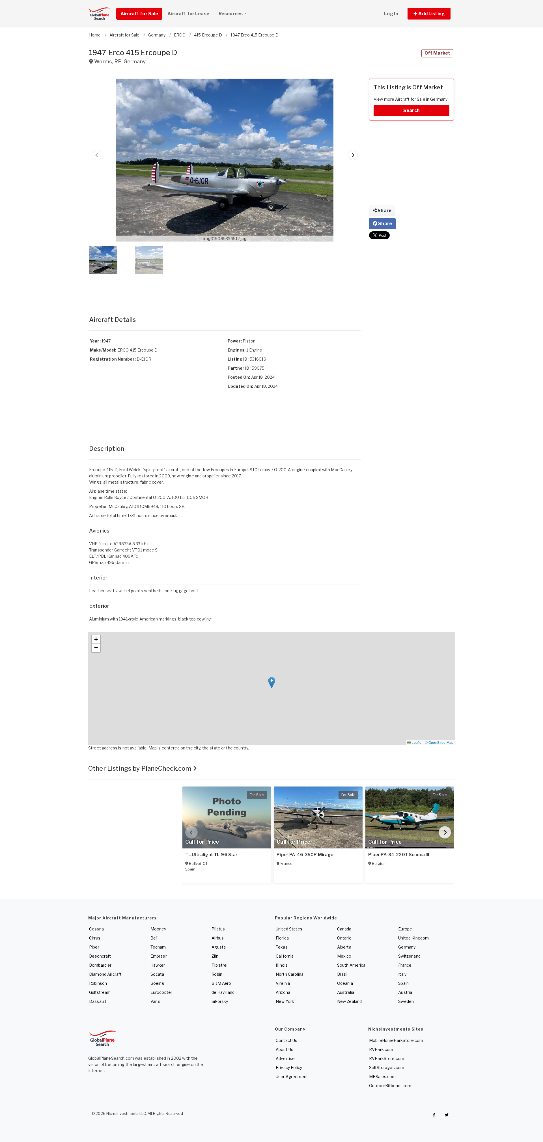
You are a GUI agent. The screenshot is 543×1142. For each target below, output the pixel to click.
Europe (405, 928)
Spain (403, 983)
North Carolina (289, 974)
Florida (282, 938)
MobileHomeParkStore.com (396, 1040)
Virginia (283, 983)
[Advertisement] (225, 289)
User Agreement (292, 1076)
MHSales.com (382, 1076)
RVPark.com (381, 1049)
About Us (284, 1049)
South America (351, 965)
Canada (344, 928)
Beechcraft (100, 956)
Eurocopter (161, 992)
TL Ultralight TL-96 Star (211, 854)
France (404, 965)
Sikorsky (220, 1001)
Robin (217, 974)
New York (285, 1001)
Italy (402, 974)
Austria (405, 992)
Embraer (158, 956)
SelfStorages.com (386, 1067)
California (285, 956)
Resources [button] (231, 13)
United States (289, 928)
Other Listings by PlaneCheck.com (140, 768)
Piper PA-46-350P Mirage (305, 854)
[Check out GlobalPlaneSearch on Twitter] (446, 1114)
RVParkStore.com (386, 1058)
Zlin (215, 956)
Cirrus (94, 938)
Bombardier (100, 965)
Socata (157, 974)
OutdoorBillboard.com (390, 1085)
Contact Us (286, 1040)
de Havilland (223, 992)
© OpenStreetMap (439, 742)
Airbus (218, 938)
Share (384, 210)
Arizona (283, 992)
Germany (406, 947)
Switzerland (409, 956)
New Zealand (349, 1001)
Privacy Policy (289, 1067)
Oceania (345, 983)
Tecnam (158, 947)
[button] (429, 14)
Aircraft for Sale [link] (139, 13)
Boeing (157, 983)
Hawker (157, 965)
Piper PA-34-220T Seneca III (398, 854)
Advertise (285, 1058)
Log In (391, 13)
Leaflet (416, 742)
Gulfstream (100, 992)
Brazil (342, 974)
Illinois (282, 965)
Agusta (219, 947)
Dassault (97, 1001)
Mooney (158, 928)
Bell (154, 938)
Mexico (344, 956)
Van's (155, 1001)
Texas (282, 947)
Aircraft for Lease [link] (188, 13)
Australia (345, 992)
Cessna (96, 928)
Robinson (98, 983)
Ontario (344, 938)
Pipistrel (219, 965)
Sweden (406, 1001)
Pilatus (218, 928)
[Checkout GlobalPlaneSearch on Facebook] (434, 1114)
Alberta (344, 947)
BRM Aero (221, 983)
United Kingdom (413, 938)
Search (411, 110)
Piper (94, 947)
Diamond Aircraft (105, 974)
